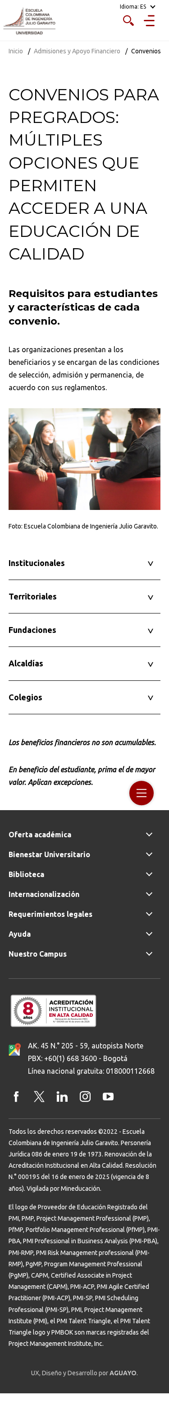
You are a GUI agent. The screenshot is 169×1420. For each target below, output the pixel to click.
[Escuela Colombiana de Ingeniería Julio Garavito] (29, 21)
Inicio (16, 51)
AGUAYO (123, 1373)
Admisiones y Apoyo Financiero (77, 51)
